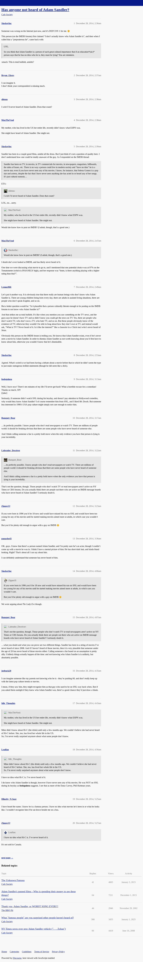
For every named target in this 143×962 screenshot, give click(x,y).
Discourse (17, 958)
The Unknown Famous (13, 880)
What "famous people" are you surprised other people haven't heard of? (37, 917)
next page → (7, 858)
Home (4, 951)
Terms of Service (41, 951)
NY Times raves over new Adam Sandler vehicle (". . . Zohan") (33, 928)
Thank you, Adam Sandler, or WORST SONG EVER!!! (29, 906)
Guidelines (26, 951)
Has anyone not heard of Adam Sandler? (35, 10)
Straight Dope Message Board (14, 3)
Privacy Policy (58, 951)
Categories (14, 951)
